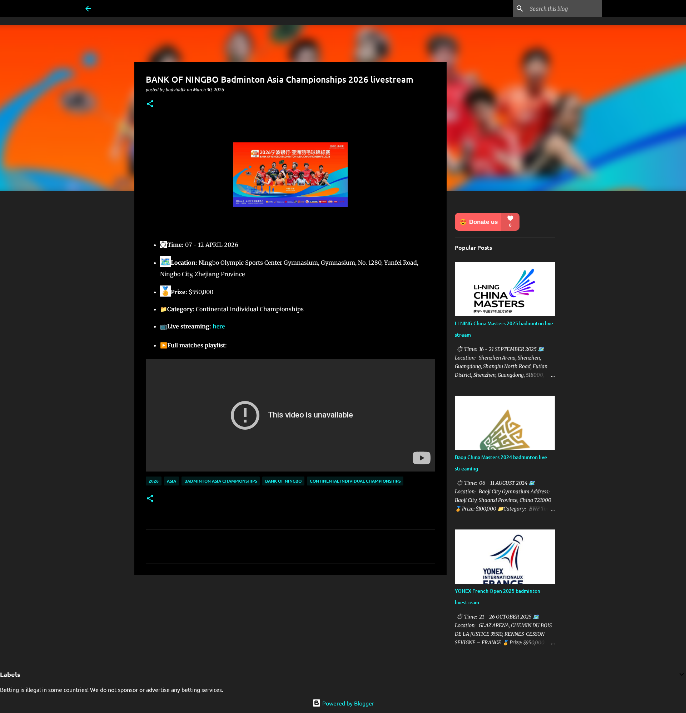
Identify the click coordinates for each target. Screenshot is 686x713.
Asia (171, 481)
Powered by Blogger (347, 703)
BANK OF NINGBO (283, 481)
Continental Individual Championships (355, 481)
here (219, 326)
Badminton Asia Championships (220, 481)
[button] (150, 104)
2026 (154, 481)
